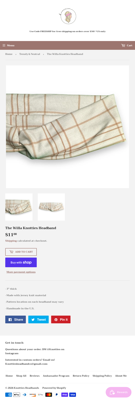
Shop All (21, 376)
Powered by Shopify (54, 388)
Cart (129, 45)
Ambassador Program (56, 376)
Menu (10, 45)
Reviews (35, 376)
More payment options (21, 272)
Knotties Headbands (26, 388)
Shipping (11, 241)
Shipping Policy (102, 376)
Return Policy (81, 376)
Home (8, 54)
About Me (121, 376)
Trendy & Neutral (29, 54)
